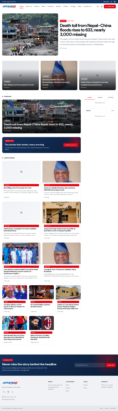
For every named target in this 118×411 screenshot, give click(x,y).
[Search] (97, 6)
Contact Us (87, 6)
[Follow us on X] (111, 2)
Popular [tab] (100, 97)
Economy (51, 6)
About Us (29, 6)
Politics (65, 6)
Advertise (106, 1)
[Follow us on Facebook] (115, 2)
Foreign (73, 6)
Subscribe (111, 6)
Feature (36, 6)
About (101, 408)
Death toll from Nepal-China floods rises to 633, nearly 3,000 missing (85, 30)
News (43, 6)
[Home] (9, 6)
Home (22, 6)
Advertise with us (9, 399)
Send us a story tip (10, 397)
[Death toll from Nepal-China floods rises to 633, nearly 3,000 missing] (30, 34)
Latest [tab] (90, 97)
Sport (80, 6)
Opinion (58, 6)
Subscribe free (72, 145)
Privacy (85, 385)
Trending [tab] (110, 97)
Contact (107, 408)
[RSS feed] (12, 392)
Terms (85, 388)
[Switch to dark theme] (102, 6)
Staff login (113, 408)
